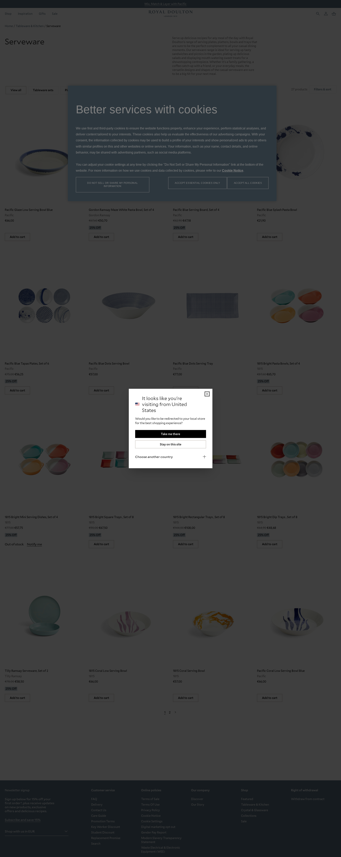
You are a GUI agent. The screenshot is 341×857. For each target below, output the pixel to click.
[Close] (207, 394)
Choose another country (154, 457)
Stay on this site (170, 444)
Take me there (170, 434)
